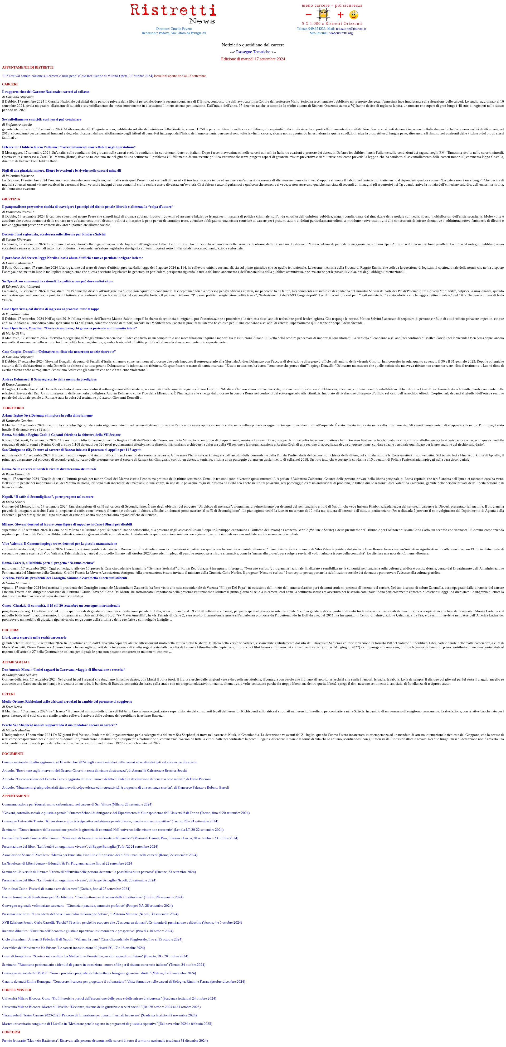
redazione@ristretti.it (351, 29)
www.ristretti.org (341, 33)
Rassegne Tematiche (253, 52)
